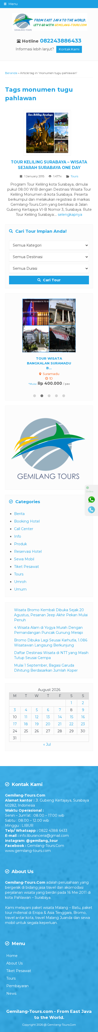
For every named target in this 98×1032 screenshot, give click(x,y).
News (11, 993)
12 (36, 717)
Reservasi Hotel (28, 551)
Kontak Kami (69, 49)
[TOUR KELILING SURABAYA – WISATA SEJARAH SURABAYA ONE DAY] (49, 133)
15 (71, 717)
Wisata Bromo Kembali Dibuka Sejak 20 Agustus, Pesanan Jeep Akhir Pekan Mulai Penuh (51, 615)
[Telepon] (91, 509)
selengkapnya (70, 214)
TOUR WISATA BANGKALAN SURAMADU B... (49, 363)
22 (71, 724)
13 (48, 717)
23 (83, 724)
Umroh (20, 581)
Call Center (23, 529)
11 (25, 717)
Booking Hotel (27, 521)
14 (60, 717)
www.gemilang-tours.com (28, 850)
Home (12, 955)
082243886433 (60, 41)
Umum (20, 589)
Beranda (11, 73)
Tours (74, 176)
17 (15, 724)
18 (26, 724)
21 (60, 724)
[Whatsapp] (91, 499)
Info (17, 536)
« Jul (47, 744)
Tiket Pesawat (26, 566)
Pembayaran (17, 986)
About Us (14, 963)
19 (37, 724)
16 (83, 717)
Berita (19, 513)
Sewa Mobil (24, 559)
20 (48, 724)
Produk (20, 544)
